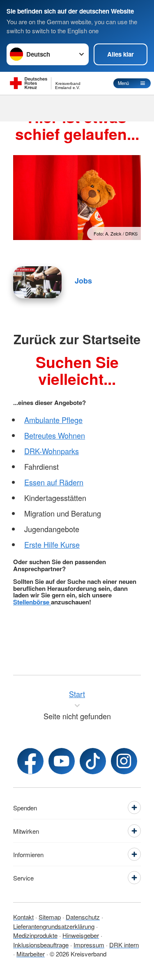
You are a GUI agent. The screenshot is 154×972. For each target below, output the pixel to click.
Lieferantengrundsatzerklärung (53, 926)
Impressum (89, 944)
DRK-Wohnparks (51, 451)
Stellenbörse (32, 601)
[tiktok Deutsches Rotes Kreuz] (93, 761)
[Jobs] (37, 282)
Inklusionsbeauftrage (41, 944)
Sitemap (50, 917)
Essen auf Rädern (53, 482)
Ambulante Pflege (53, 419)
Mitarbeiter (30, 953)
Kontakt (23, 917)
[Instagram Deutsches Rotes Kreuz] (124, 761)
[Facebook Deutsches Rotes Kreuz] (30, 761)
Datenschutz (83, 917)
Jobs (83, 280)
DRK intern (124, 944)
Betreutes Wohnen (54, 435)
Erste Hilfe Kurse (52, 544)
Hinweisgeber (80, 935)
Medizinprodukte (35, 935)
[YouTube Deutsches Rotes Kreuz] (61, 761)
